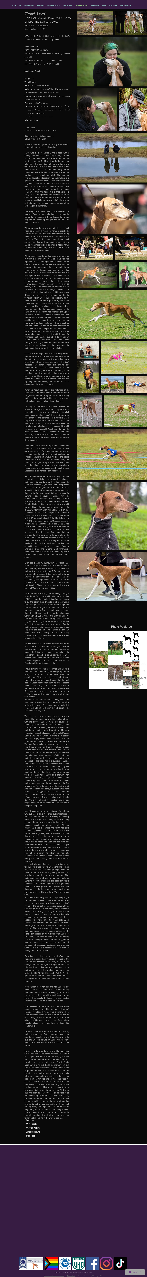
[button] (33, 1128)
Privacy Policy (71, 1276)
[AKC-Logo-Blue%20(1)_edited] (65, 1263)
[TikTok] (120, 1263)
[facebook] (92, 1263)
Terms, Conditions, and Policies (54, 1276)
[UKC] (78, 1263)
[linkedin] (106, 1263)
